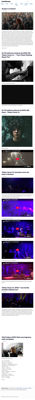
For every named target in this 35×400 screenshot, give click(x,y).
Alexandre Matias (19, 388)
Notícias (2, 3)
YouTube (21, 3)
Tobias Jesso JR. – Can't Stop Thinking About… (9, 105)
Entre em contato (27, 388)
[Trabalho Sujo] (6, 1)
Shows (7, 3)
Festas (12, 3)
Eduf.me (17, 396)
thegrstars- (21, 105)
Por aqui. (3, 379)
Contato (31, 3)
